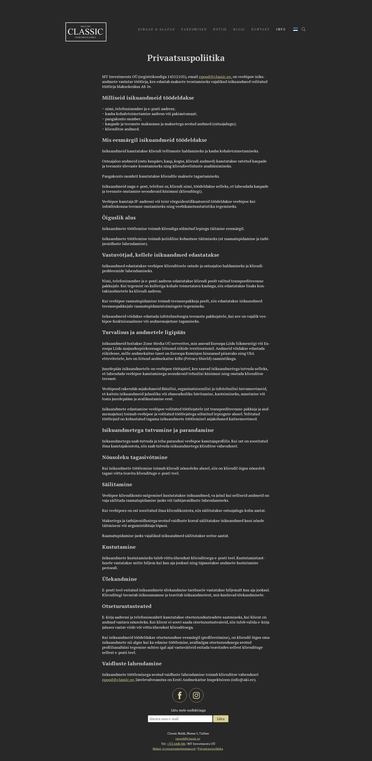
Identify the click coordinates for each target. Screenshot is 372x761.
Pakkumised (194, 29)
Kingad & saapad (156, 29)
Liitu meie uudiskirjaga (188, 710)
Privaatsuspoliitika (210, 749)
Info (281, 29)
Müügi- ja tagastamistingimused (174, 749)
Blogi (239, 29)
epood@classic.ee (215, 76)
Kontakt (260, 29)
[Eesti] (295, 29)
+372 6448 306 (176, 744)
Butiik (220, 29)
